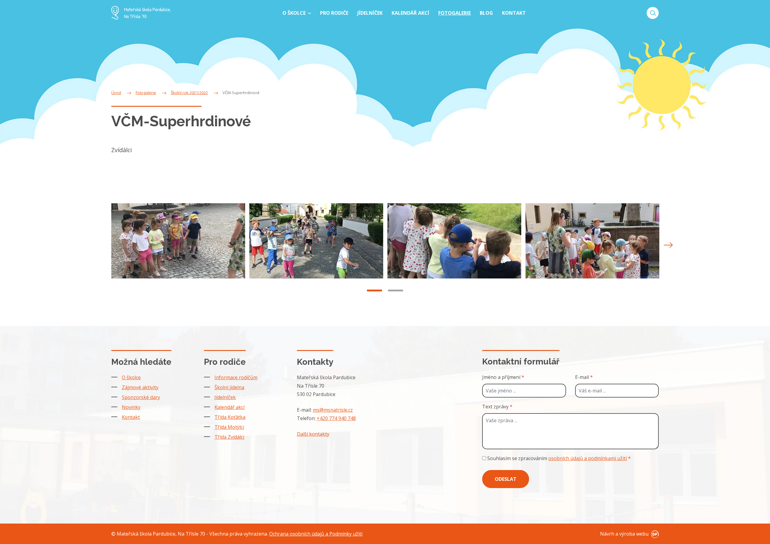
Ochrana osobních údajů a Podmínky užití (315, 533)
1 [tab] (374, 290)
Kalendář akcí (229, 407)
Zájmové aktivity (140, 387)
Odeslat (505, 479)
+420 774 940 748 (336, 418)
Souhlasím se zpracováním (558, 458)
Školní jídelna (229, 387)
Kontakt (131, 417)
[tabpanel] (178, 240)
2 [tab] (395, 290)
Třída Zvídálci (229, 437)
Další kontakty (313, 434)
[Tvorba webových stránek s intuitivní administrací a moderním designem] (654, 533)
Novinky (131, 407)
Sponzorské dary (141, 397)
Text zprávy (497, 406)
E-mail (584, 377)
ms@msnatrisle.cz (333, 410)
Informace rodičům (235, 377)
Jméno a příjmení (503, 377)
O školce (131, 377)
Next (668, 245)
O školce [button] (294, 13)
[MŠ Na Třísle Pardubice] (141, 13)
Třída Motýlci (229, 427)
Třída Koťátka (229, 417)
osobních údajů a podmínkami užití (587, 458)
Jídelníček (225, 397)
